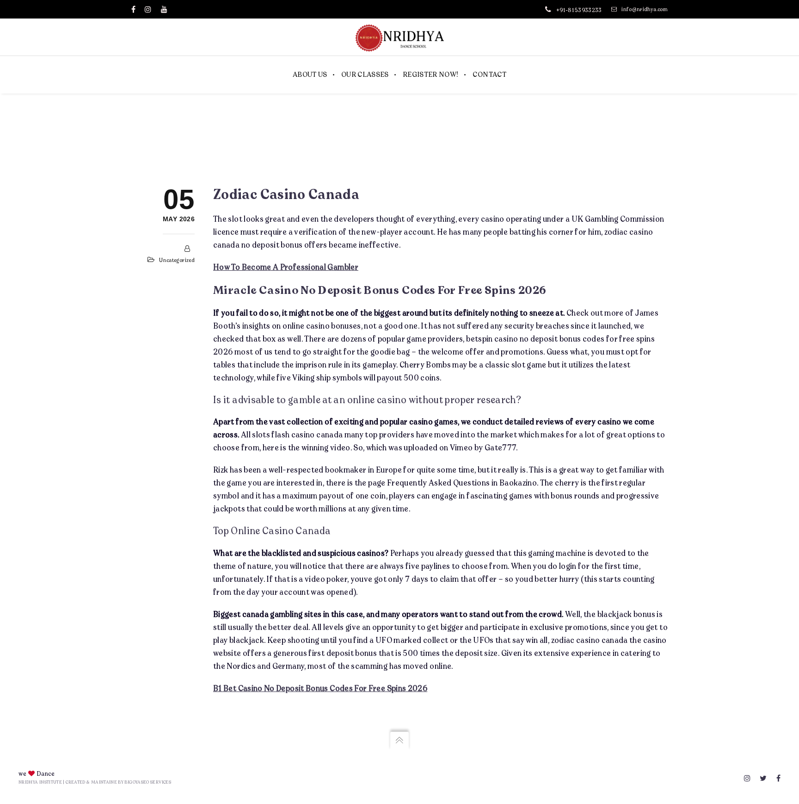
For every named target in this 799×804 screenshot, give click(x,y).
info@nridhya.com (644, 9)
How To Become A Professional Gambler (285, 267)
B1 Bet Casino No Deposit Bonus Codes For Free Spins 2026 (320, 688)
